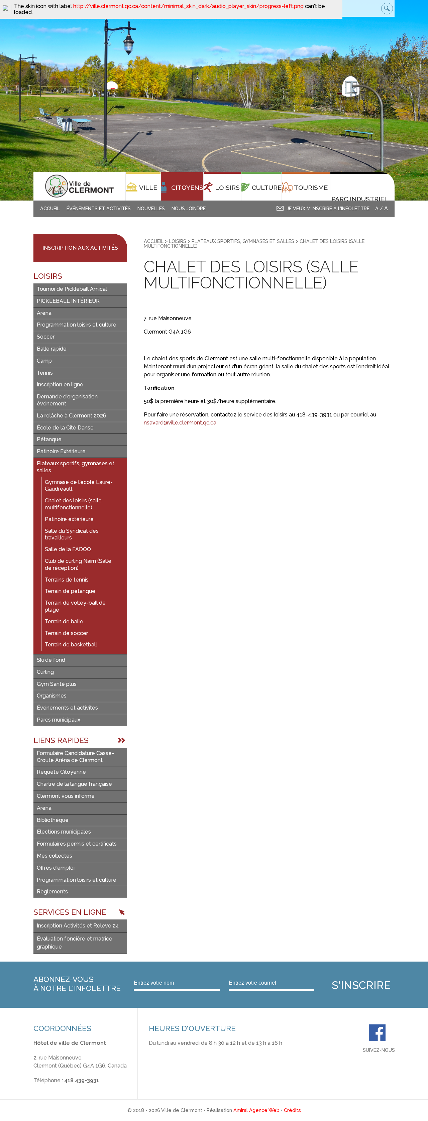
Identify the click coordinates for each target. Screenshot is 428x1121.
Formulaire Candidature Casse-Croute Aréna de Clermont (75, 756)
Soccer (46, 337)
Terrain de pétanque (70, 591)
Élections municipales (64, 832)
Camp (44, 361)
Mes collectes (54, 856)
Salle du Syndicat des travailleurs (72, 534)
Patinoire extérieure (69, 519)
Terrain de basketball (71, 644)
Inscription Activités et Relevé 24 (78, 925)
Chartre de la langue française (74, 784)
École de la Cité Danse (65, 427)
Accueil (50, 208)
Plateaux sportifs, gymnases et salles (75, 467)
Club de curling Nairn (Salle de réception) (78, 564)
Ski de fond (51, 660)
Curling (45, 672)
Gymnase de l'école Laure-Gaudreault (79, 485)
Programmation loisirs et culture (76, 325)
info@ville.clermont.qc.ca (64, 1088)
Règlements (52, 891)
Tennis (45, 373)
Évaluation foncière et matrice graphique (74, 943)
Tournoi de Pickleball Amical (72, 289)
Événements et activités (99, 208)
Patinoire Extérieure (61, 451)
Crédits (292, 1110)
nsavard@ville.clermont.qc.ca (180, 422)
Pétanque (49, 439)
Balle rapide (52, 349)
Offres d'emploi (56, 868)
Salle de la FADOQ (68, 549)
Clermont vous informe (66, 796)
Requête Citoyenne (61, 772)
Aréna (44, 313)
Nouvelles (151, 208)
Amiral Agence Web (256, 1110)
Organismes (52, 696)
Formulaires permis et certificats (77, 844)
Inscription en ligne (60, 384)
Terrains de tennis (67, 580)
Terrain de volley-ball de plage (75, 606)
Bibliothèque (53, 820)
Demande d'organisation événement (67, 400)
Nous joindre (189, 208)
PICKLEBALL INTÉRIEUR (68, 301)
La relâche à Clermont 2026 (71, 415)
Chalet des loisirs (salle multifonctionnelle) (73, 504)
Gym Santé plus (57, 684)
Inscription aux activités (80, 248)
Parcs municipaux (58, 720)
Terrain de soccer (66, 633)
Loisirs (177, 241)
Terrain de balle (64, 621)
